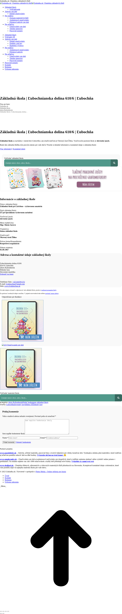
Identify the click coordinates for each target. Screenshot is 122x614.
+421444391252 (18, 282)
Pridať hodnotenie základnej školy (35, 402)
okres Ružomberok (15, 402)
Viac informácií (6, 149)
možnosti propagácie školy (48, 290)
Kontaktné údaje (19, 149)
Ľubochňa (10, 405)
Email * (43, 438)
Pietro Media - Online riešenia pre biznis (51, 472)
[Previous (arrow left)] (1, 613)
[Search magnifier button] (114, 163)
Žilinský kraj (37, 405)
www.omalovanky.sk (8, 459)
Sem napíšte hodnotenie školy (13, 434)
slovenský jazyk (20, 405)
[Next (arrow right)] (3, 613)
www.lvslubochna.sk (12, 286)
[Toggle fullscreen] (6, 611)
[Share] (3, 611)
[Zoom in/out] (8, 611)
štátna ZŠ (29, 405)
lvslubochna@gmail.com (15, 284)
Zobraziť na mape (6, 274)
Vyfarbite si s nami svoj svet (82, 461)
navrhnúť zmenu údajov (51, 293)
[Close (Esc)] (1, 611)
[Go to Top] (61, 609)
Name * (5, 438)
